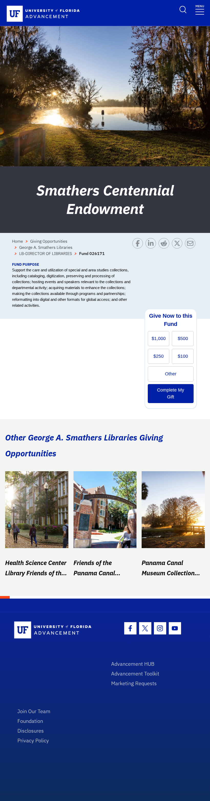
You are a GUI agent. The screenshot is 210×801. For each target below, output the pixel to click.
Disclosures (30, 730)
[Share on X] (178, 250)
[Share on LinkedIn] (152, 250)
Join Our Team (33, 711)
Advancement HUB (132, 663)
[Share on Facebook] (138, 250)
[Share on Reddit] (165, 250)
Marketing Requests (134, 683)
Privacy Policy (33, 740)
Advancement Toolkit (135, 673)
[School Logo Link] (56, 630)
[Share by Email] (191, 250)
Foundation (30, 720)
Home (17, 241)
